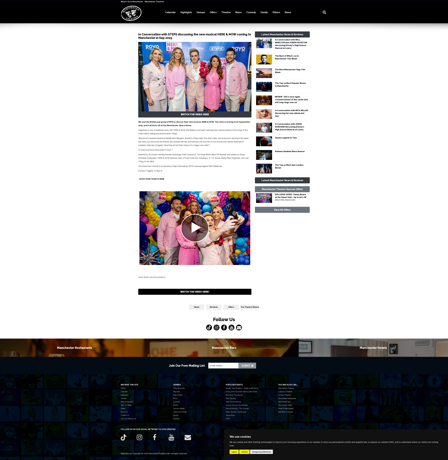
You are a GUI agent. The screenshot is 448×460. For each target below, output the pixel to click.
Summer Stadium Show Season (290, 151)
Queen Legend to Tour (286, 138)
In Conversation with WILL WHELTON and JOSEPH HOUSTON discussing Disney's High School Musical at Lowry (291, 44)
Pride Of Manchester (286, 408)
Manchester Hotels (285, 405)
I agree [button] (234, 452)
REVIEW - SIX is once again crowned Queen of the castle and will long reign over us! (291, 100)
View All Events (179, 388)
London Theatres (284, 395)
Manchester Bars (284, 402)
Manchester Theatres (154, 2)
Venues (123, 398)
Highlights (124, 395)
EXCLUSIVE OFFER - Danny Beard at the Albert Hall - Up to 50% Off (290, 195)
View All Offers (282, 209)
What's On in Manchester (132, 2)
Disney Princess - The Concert (237, 408)
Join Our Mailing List (128, 419)
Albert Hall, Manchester (285, 200)
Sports (175, 415)
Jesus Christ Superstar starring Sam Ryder (241, 392)
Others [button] (276, 12)
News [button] (288, 12)
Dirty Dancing (231, 398)
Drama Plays (178, 395)
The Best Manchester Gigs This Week (290, 70)
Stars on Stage (126, 405)
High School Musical (233, 402)
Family (175, 405)
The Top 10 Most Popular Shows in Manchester (290, 84)
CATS (228, 419)
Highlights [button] (186, 12)
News (196, 307)
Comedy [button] (251, 12)
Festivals (176, 419)
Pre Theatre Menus (250, 307)
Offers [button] (213, 12)
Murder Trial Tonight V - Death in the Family (242, 388)
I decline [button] (244, 452)
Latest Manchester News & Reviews (282, 34)
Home (123, 388)
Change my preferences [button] (261, 452)
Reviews (214, 307)
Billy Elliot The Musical (234, 395)
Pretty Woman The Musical (236, 412)
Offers (231, 307)
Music (175, 398)
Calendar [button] (170, 12)
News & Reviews (127, 402)
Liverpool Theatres (285, 392)
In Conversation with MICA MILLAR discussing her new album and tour (291, 113)
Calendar (124, 392)
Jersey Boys (230, 415)
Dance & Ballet (178, 408)
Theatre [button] (226, 12)
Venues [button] (201, 12)
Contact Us (125, 415)
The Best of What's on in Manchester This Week (287, 57)
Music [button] (238, 12)
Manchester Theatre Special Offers (282, 189)
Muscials (176, 392)
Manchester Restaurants (287, 398)
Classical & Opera (180, 412)
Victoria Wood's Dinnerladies (237, 405)
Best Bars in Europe (285, 412)
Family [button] (264, 12)
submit (246, 365)
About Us (124, 412)
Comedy (176, 402)
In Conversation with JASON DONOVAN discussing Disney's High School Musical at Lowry (289, 127)
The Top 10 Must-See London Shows (289, 166)
